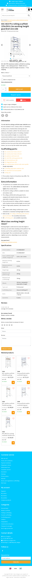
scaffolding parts (9, 218)
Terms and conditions (7, 460)
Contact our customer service (9, 242)
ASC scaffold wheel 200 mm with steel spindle (16, 164)
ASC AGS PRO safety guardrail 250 (13, 158)
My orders (4, 493)
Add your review (6, 349)
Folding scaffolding (6, 512)
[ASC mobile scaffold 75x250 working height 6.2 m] (8, 392)
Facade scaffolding (6, 515)
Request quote (16, 95)
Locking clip (7, 172)
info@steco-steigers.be (9, 540)
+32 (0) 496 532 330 (7, 538)
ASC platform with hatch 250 (11, 156)
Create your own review (13, 31)
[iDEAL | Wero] (11, 569)
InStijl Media (23, 577)
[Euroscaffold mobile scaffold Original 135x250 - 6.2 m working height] (23, 362)
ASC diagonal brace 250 (10, 162)
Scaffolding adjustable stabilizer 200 (14, 168)
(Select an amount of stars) (12, 322)
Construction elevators (7, 524)
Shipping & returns (6, 465)
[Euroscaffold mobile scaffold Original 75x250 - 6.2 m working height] (23, 392)
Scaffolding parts (5, 517)
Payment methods (6, 463)
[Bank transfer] (16, 569)
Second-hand (4, 508)
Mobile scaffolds (5, 510)
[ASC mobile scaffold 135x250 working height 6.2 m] (8, 362)
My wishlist (4, 498)
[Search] (29, 15)
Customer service (6, 469)
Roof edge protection (7, 528)
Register (3, 491)
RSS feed (3, 483)
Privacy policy (5, 476)
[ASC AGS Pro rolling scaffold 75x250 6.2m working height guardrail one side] (8, 422)
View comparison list (6, 82)
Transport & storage (6, 526)
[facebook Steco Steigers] (2, 550)
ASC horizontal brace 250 (10, 160)
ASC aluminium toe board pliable (12, 170)
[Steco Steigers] (10, 10)
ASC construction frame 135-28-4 (12, 154)
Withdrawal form (5, 467)
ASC (5, 31)
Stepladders (4, 521)
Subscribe (16, 562)
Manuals (3, 478)
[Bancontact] (21, 569)
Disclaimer (4, 472)
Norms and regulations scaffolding (10, 480)
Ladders (3, 519)
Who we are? (4, 458)
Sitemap (3, 474)
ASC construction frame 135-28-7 (12, 152)
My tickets (4, 495)
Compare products (6, 500)
